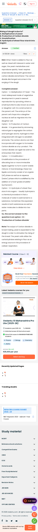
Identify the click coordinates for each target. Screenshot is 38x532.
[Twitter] (11, 521)
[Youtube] (16, 521)
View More (18, 268)
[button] (7, 262)
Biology (30, 13)
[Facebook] (2, 521)
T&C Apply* (33, 278)
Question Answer (9, 13)
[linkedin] (7, 521)
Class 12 (22, 13)
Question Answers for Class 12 (26, 20)
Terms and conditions (20, 516)
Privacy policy (6, 516)
